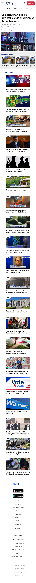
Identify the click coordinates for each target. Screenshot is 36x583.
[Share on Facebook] (7, 30)
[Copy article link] (11, 30)
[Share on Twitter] (9, 30)
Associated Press (6, 24)
